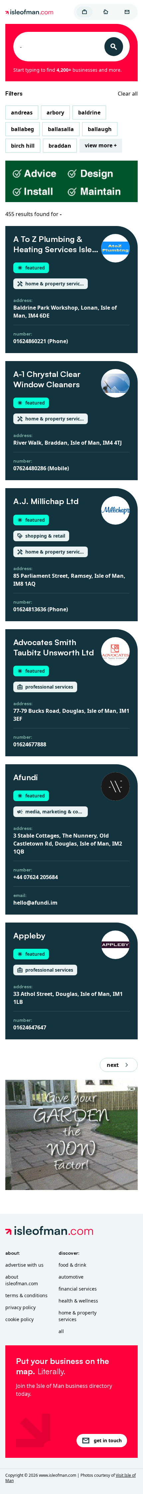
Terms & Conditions (26, 1295)
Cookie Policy (19, 1319)
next (113, 1065)
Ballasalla (61, 129)
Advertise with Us (24, 1265)
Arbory (55, 112)
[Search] (113, 46)
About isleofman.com (21, 1280)
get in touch (108, 1440)
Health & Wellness (78, 1301)
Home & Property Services (77, 1315)
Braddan (60, 145)
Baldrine (89, 112)
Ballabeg (22, 129)
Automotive (71, 1277)
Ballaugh (100, 129)
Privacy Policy (20, 1307)
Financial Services (78, 1289)
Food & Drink (72, 1265)
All (61, 1331)
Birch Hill (23, 145)
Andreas (22, 112)
